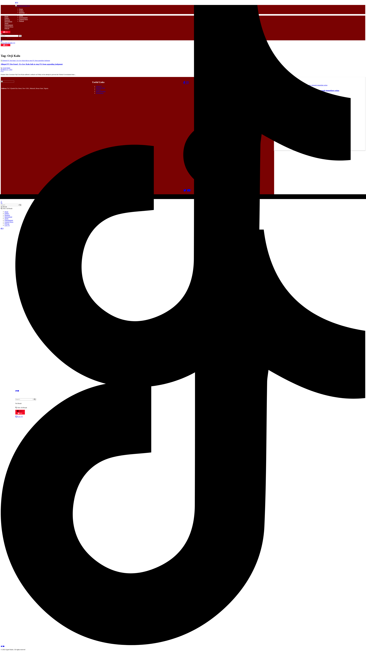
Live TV (7, 225)
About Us (99, 86)
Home (21, 9)
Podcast (21, 21)
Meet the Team (100, 88)
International (23, 14)
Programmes (100, 93)
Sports (21, 16)
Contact (98, 89)
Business (21, 12)
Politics (21, 11)
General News (23, 19)
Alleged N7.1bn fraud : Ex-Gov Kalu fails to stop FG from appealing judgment (32, 64)
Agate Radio (6, 68)
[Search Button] (20, 36)
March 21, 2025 (7, 69)
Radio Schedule (101, 91)
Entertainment (23, 17)
